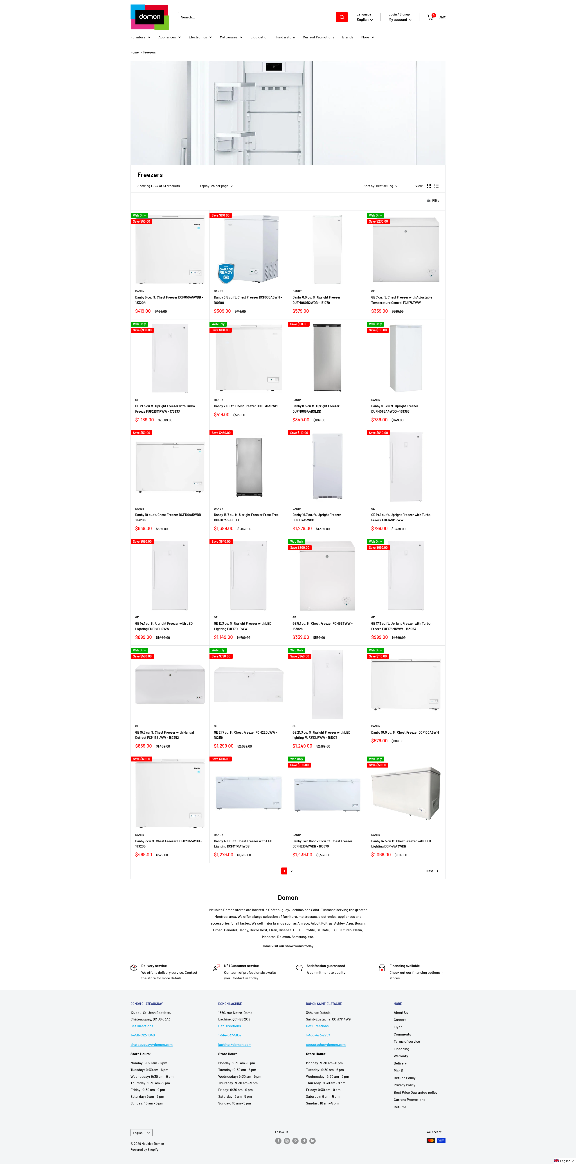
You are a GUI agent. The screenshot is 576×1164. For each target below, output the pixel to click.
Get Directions (141, 1026)
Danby (139, 291)
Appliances (167, 37)
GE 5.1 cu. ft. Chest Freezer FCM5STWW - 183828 (322, 626)
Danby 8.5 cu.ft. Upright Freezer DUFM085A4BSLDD (316, 408)
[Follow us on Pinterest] (295, 1141)
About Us (401, 1012)
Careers (400, 1019)
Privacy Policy (404, 1085)
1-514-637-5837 (229, 1035)
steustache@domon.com (326, 1044)
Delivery (400, 1063)
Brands (347, 37)
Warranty (401, 1056)
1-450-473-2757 (318, 1035)
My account (398, 19)
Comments (402, 1034)
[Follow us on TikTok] (304, 1141)
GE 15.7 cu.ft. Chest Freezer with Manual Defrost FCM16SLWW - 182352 (164, 734)
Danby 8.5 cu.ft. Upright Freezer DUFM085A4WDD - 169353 (394, 408)
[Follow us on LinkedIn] (312, 1141)
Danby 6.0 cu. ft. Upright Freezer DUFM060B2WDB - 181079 (316, 299)
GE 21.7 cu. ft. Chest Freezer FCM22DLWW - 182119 (245, 734)
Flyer (398, 1027)
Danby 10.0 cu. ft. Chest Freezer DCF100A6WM (405, 732)
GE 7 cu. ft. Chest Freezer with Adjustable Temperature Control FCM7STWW (401, 299)
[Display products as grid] (429, 186)
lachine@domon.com (234, 1044)
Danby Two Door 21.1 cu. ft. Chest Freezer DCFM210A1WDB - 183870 (322, 843)
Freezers (149, 52)
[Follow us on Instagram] (287, 1141)
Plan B (398, 1070)
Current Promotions (318, 37)
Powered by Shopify (144, 1149)
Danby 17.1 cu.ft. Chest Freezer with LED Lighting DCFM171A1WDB (243, 843)
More (365, 37)
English (137, 1133)
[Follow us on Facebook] (278, 1141)
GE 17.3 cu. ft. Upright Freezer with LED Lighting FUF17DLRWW (242, 626)
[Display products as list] (436, 186)
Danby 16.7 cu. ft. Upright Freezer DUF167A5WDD (316, 517)
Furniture (138, 37)
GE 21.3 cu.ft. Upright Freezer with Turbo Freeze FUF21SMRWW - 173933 (165, 408)
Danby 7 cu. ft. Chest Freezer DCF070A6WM (246, 406)
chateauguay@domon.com (151, 1044)
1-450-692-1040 (142, 1035)
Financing (401, 1049)
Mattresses (229, 37)
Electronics (198, 37)
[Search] (342, 17)
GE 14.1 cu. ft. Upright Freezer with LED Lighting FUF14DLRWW (164, 626)
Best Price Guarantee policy (415, 1092)
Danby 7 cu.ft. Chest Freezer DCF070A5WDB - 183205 (168, 843)
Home (134, 52)
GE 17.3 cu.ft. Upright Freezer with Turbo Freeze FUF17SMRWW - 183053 (400, 626)
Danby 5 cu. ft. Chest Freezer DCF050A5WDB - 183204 (169, 299)
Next (430, 871)
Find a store (285, 37)
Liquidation (259, 37)
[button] (565, 1161)
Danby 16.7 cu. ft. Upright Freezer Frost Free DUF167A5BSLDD (246, 517)
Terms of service (407, 1041)
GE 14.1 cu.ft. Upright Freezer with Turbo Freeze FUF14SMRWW (400, 517)
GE (373, 291)
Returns (400, 1107)
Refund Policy (405, 1077)
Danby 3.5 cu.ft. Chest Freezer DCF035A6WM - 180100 (248, 299)
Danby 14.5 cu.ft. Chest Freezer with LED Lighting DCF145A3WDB (401, 843)
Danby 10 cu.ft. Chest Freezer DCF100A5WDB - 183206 (169, 517)
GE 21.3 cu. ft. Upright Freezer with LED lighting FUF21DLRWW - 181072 (321, 734)
